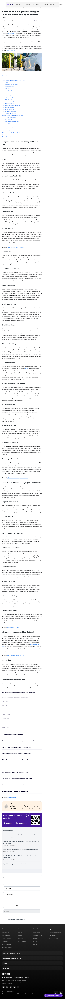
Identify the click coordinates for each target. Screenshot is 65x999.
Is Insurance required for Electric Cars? (11, 132)
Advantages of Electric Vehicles (16, 247)
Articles (13, 7)
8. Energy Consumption (10, 130)
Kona (26, 368)
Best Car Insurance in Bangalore (15, 655)
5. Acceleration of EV (9, 125)
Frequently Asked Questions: (8, 136)
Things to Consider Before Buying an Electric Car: (13, 80)
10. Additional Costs (9, 99)
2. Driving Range (8, 119)
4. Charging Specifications (11, 123)
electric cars (11, 33)
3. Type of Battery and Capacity (12, 121)
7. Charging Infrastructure (10, 94)
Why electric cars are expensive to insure (17, 478)
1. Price (6, 82)
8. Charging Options (9, 96)
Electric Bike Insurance (13, 627)
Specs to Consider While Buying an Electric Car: (13, 115)
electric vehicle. (11, 50)
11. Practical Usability (9, 101)
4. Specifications (8, 88)
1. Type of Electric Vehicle (10, 117)
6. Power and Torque (9, 127)
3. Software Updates (9, 86)
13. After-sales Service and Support (12, 105)
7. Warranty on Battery (10, 129)
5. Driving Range (8, 90)
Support (46, 4)
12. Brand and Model (9, 103)
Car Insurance (8, 7)
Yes (27, 806)
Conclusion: (5, 134)
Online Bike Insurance (12, 797)
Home (3, 7)
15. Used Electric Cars (9, 109)
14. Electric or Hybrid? (9, 107)
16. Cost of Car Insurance (10, 111)
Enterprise (27, 4)
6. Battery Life (8, 92)
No (37, 806)
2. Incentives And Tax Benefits (11, 84)
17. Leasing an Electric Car (10, 113)
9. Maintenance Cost (9, 97)
